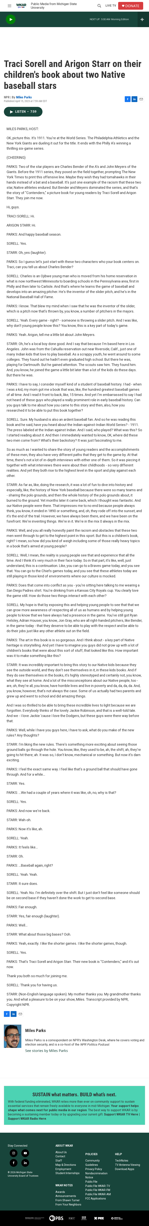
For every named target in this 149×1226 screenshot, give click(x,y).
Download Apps (124, 1169)
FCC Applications (95, 1198)
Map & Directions (65, 1164)
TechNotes (121, 1160)
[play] (11, 19)
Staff (58, 1160)
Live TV (111, 5)
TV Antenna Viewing (127, 1164)
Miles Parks (24, 97)
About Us (61, 1152)
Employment (63, 1169)
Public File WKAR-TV (97, 1185)
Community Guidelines (92, 1162)
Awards (60, 1191)
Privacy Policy (93, 1169)
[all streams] (143, 19)
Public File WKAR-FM (97, 1190)
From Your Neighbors (68, 1204)
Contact (60, 1156)
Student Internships (67, 1173)
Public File (91, 1181)
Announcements (65, 1196)
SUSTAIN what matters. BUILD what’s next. (74, 1094)
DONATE (132, 6)
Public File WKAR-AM (98, 1194)
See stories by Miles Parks (46, 1050)
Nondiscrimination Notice (96, 1175)
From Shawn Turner (67, 1200)
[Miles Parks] (12, 1036)
